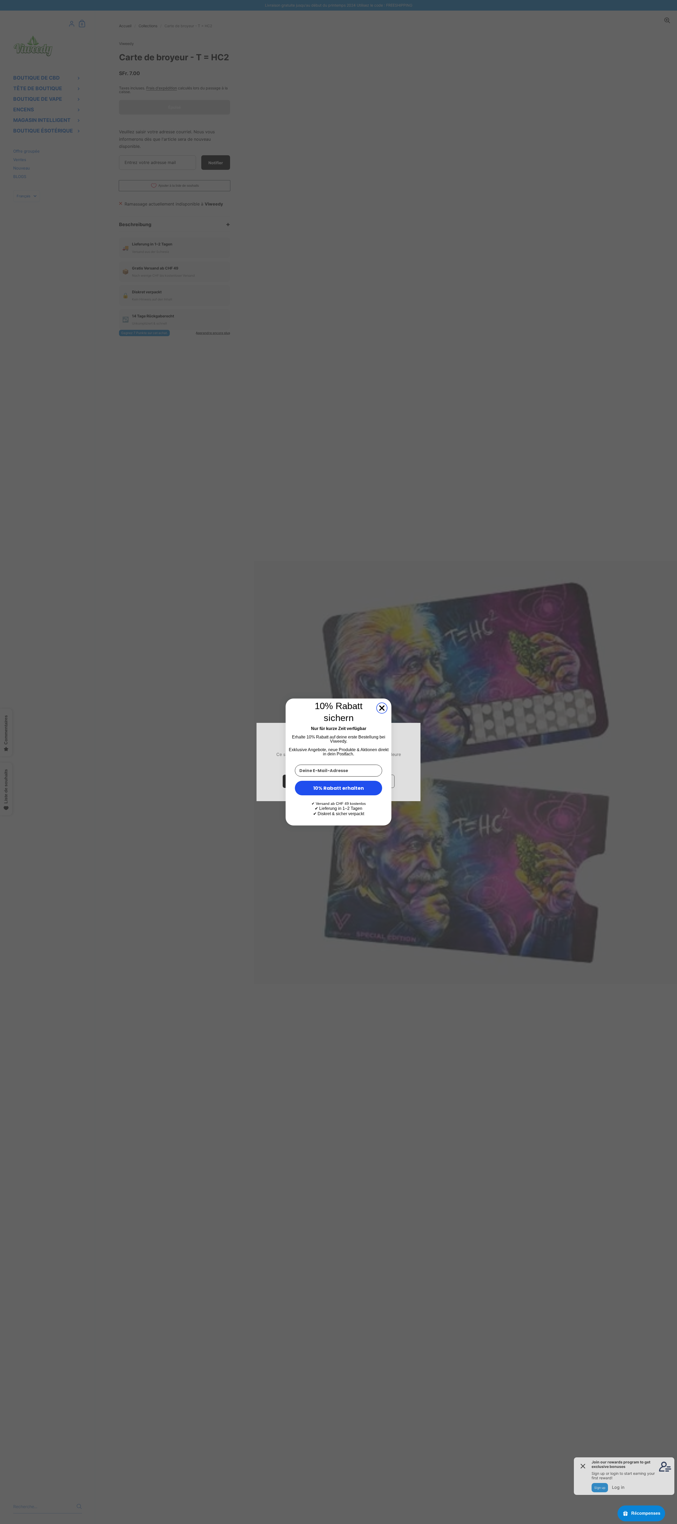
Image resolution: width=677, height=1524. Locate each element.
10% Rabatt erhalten (338, 788)
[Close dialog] (382, 708)
